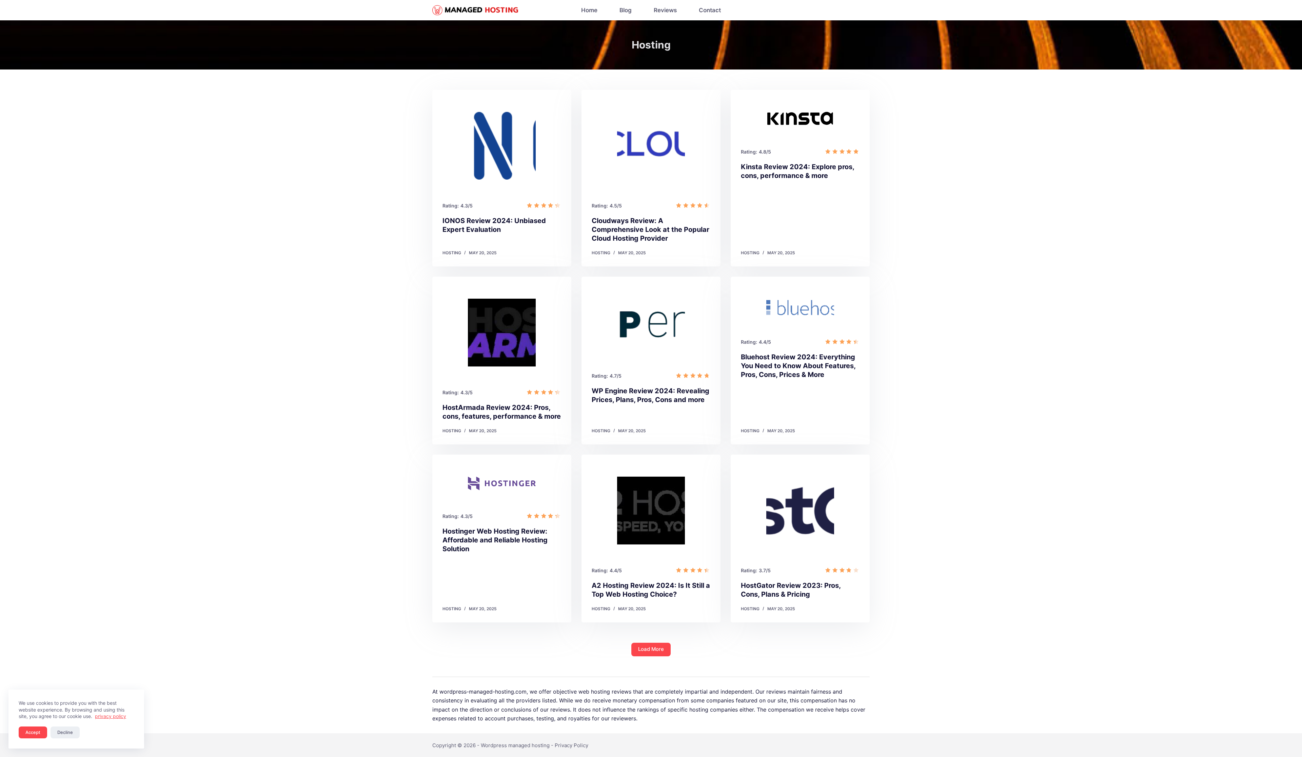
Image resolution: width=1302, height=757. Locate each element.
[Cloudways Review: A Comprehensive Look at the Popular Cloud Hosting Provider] (651, 146)
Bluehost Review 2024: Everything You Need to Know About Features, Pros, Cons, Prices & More (798, 366)
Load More (651, 649)
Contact (710, 10)
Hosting (451, 252)
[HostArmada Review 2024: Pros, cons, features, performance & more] (501, 332)
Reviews (665, 10)
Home (589, 10)
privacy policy (110, 716)
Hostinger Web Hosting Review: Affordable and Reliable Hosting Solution (495, 540)
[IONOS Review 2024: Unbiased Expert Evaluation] (501, 146)
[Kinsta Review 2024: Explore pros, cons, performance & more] (800, 119)
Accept (32, 732)
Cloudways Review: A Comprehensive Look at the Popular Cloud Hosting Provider (650, 229)
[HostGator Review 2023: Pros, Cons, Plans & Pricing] (800, 510)
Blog (625, 10)
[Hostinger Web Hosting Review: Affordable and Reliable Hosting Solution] (501, 483)
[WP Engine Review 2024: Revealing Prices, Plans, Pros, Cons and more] (651, 324)
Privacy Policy (571, 745)
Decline (65, 732)
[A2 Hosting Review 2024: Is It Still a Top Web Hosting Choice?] (651, 510)
